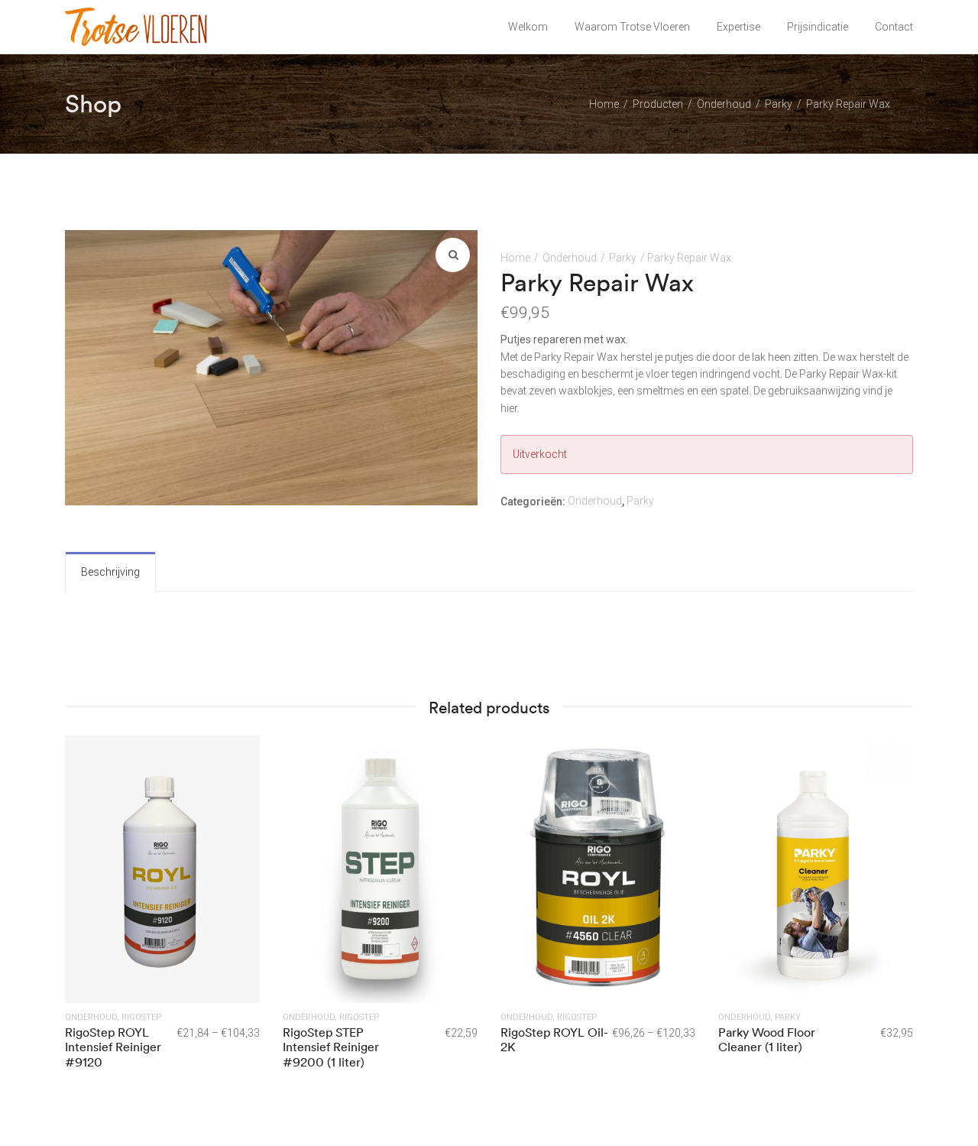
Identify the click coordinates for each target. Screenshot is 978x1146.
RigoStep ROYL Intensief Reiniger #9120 (113, 1046)
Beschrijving (110, 572)
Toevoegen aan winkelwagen (380, 868)
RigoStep (141, 1017)
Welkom (528, 27)
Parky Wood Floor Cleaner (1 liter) (766, 1039)
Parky (622, 258)
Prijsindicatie (817, 27)
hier (508, 408)
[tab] (110, 572)
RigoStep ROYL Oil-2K (554, 1039)
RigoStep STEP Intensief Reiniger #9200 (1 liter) (331, 1046)
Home (515, 258)
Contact (894, 27)
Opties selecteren (162, 868)
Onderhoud (569, 258)
